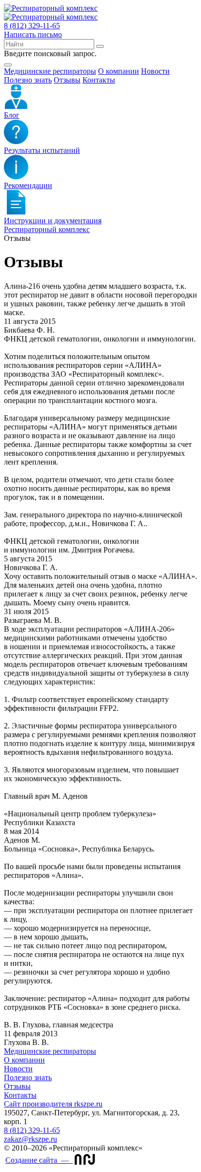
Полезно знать (28, 80)
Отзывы (67, 80)
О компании (118, 71)
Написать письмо (33, 34)
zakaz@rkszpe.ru (30, 1139)
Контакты (98, 80)
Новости (155, 71)
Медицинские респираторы (50, 1051)
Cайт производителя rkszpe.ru (53, 1104)
